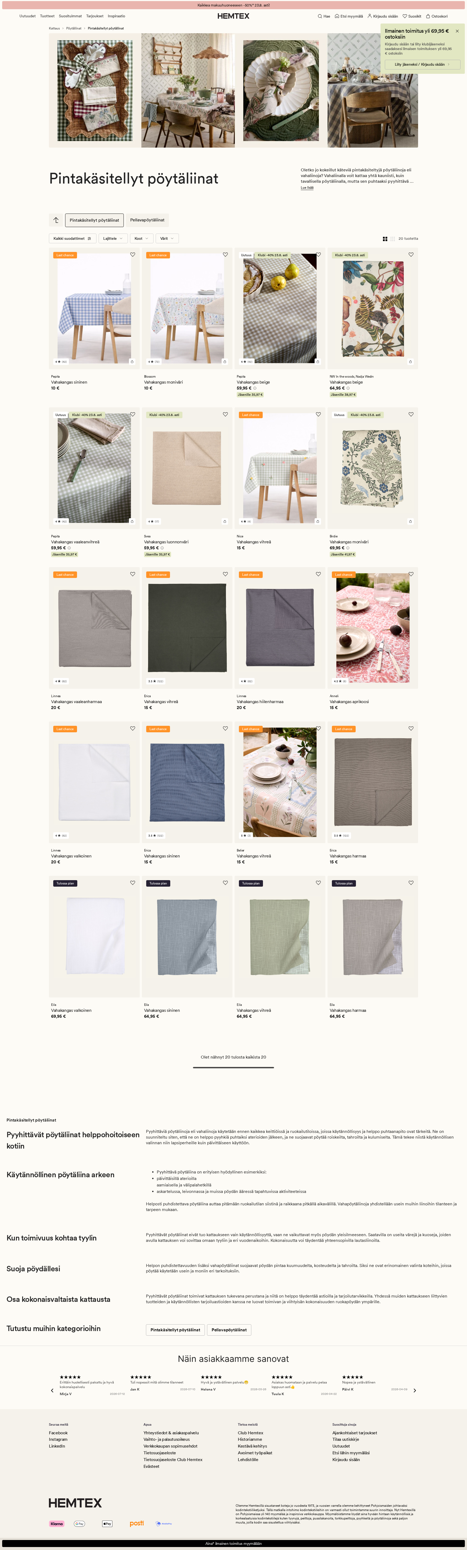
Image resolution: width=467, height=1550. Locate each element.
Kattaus (54, 28)
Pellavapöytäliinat (147, 219)
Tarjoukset (95, 16)
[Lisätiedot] (254, 389)
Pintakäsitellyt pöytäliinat (94, 220)
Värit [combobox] (164, 238)
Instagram (58, 1439)
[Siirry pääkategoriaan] (56, 220)
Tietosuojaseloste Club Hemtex (173, 1459)
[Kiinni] (457, 31)
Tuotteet (47, 16)
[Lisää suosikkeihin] (133, 255)
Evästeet (151, 1466)
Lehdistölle (248, 1459)
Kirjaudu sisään (346, 1459)
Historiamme (250, 1439)
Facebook (58, 1432)
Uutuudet (27, 16)
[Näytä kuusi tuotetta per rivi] (393, 238)
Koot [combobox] (138, 238)
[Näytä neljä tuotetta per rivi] (385, 238)
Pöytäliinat (73, 28)
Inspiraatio (116, 16)
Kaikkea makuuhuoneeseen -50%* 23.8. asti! (234, 5)
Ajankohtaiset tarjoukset (354, 1432)
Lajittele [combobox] (110, 238)
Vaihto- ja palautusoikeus (167, 1439)
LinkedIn (57, 1446)
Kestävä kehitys (252, 1446)
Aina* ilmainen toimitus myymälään (233, 1543)
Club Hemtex (250, 1432)
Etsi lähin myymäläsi (351, 1452)
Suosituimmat (70, 16)
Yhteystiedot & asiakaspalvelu (171, 1432)
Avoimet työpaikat (255, 1452)
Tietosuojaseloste (160, 1452)
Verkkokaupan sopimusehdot (171, 1446)
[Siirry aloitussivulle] (233, 16)
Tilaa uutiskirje (345, 1439)
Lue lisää (307, 187)
